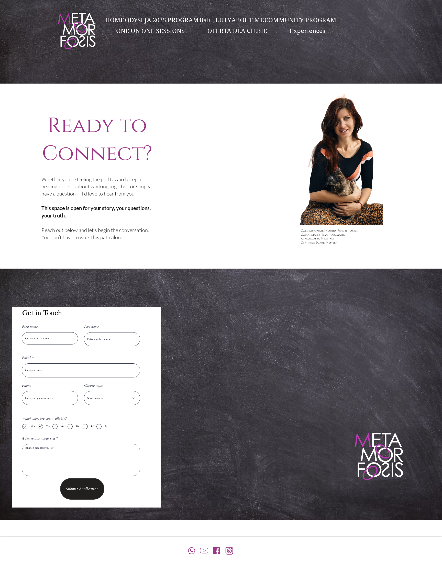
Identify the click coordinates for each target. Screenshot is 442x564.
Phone (26, 385)
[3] (229, 551)
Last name (91, 326)
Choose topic (93, 385)
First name (30, 326)
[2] (192, 551)
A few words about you (38, 438)
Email (26, 358)
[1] (204, 551)
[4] (217, 551)
